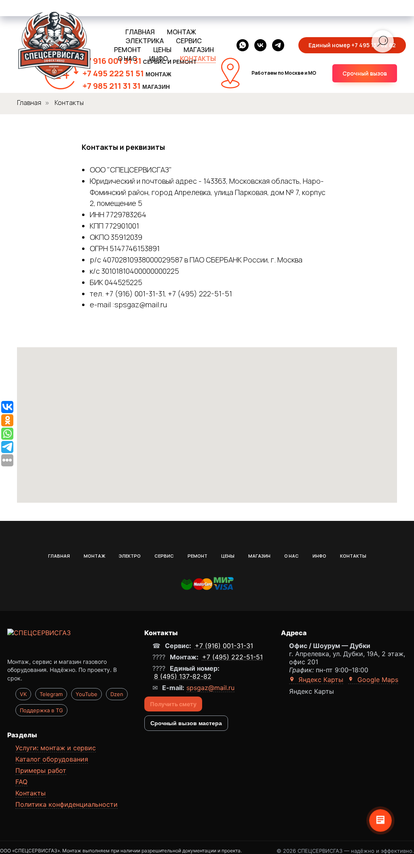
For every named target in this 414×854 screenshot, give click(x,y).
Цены (227, 556)
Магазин (259, 556)
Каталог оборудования (51, 759)
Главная (140, 31)
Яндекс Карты (319, 680)
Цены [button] (162, 49)
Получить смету (173, 704)
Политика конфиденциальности (66, 804)
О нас (291, 556)
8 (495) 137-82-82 (182, 676)
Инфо (319, 556)
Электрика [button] (145, 40)
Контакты (198, 58)
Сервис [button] (189, 40)
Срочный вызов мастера (186, 723)
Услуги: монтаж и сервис (55, 748)
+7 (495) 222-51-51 (232, 657)
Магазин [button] (199, 49)
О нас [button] (127, 58)
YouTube (86, 694)
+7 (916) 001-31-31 (224, 646)
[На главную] (70, 642)
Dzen (116, 694)
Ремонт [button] (127, 49)
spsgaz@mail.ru (210, 688)
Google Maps (376, 680)
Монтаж (94, 556)
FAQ (21, 782)
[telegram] (278, 45)
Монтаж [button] (181, 31)
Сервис (164, 556)
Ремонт (197, 556)
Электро (130, 556)
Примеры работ (40, 770)
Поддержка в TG (41, 710)
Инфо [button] (158, 58)
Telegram (51, 694)
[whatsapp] (243, 45)
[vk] (260, 45)
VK (23, 694)
